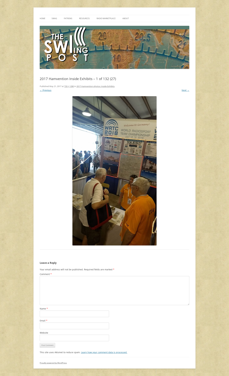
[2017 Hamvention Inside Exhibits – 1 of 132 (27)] (114, 170)
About (125, 18)
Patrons (68, 18)
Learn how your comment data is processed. (104, 352)
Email (43, 320)
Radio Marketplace (106, 18)
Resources (84, 18)
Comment (46, 274)
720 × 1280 (69, 86)
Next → (185, 90)
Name (44, 308)
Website (44, 332)
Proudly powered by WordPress (53, 363)
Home (42, 18)
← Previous (45, 90)
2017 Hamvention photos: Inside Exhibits (95, 86)
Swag (54, 18)
